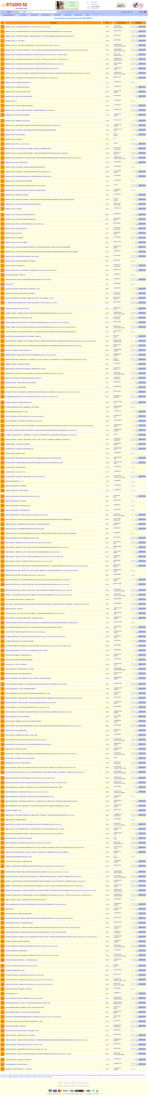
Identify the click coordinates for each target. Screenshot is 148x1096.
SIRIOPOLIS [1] (9, 909)
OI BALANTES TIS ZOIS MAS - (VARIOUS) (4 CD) (18, 861)
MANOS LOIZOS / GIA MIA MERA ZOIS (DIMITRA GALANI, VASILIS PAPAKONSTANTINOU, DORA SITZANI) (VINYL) (37, 726)
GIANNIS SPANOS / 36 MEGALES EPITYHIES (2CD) (19, 449)
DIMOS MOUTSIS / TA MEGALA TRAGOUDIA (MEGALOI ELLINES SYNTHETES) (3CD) (29, 373)
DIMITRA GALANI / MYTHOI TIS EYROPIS (17, 195)
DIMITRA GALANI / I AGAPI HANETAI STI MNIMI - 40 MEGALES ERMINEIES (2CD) (28, 148)
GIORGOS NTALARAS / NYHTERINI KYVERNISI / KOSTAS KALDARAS (25, 529)
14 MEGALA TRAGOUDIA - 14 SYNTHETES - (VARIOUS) (20, 270)
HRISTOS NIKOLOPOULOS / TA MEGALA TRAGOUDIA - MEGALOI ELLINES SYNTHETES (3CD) (31, 590)
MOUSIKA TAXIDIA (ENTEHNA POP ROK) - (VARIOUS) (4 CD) (22, 833)
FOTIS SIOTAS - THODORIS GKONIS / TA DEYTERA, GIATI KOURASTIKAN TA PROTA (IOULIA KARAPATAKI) (35, 430)
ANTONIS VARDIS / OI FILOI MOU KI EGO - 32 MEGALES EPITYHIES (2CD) (26, 322)
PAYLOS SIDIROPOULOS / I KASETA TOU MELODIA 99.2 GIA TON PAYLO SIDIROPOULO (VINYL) (32, 904)
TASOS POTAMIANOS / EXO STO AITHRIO (16, 998)
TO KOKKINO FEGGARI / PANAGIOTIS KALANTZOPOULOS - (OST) (24, 1021)
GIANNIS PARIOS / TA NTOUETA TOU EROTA (17, 444)
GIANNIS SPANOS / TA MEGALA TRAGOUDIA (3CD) (19, 476)
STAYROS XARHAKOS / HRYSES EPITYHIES (17, 941)
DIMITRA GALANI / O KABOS (13, 209)
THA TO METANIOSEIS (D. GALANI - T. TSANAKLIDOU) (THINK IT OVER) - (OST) (27, 1003)
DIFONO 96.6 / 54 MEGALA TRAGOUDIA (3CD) (18, 350)
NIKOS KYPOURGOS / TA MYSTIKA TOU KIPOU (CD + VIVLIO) (22, 843)
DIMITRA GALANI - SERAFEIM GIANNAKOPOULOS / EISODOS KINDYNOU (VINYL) (28, 64)
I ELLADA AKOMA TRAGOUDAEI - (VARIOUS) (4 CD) (20, 599)
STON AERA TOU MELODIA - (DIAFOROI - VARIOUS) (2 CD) (21, 955)
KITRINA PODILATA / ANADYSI (14, 609)
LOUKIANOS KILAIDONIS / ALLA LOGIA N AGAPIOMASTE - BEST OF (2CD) (26, 650)
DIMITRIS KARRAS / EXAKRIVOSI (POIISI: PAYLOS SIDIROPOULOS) (24, 355)
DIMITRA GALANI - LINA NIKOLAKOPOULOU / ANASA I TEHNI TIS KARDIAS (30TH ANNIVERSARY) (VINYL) (35, 50)
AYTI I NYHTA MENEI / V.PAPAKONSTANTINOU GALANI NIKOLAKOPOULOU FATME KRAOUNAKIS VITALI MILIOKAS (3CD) (40, 331)
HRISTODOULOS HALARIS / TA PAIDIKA (16, 575)
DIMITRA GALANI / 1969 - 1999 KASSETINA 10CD (18, 96)
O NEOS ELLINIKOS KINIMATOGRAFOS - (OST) (18, 857)
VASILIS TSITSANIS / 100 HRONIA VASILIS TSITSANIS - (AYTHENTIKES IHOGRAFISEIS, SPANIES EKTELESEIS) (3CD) (37, 1040)
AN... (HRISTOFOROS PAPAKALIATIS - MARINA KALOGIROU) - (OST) (24, 302)
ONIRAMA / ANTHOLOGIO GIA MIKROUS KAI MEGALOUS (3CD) (23, 866)
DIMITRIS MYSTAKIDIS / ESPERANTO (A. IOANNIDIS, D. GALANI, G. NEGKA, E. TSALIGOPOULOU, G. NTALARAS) (37, 359)
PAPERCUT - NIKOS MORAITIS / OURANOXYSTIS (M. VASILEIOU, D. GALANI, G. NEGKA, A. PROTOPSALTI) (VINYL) (37, 886)
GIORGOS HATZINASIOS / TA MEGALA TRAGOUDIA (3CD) (21, 515)
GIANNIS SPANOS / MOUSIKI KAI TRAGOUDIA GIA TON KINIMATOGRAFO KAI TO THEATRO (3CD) (33, 458)
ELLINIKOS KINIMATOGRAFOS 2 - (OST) (16, 411)
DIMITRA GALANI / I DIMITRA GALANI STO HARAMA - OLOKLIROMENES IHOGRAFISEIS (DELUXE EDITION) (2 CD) (37, 158)
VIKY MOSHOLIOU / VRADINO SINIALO (16, 1064)
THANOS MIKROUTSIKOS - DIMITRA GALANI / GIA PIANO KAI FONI (24, 1007)
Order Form (73, 1082)
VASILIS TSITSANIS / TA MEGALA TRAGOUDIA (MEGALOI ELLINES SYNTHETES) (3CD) (29, 1054)
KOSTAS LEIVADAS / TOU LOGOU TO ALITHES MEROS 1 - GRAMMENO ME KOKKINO (29, 613)
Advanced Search (69, 11)
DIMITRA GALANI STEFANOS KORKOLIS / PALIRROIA (20, 261)
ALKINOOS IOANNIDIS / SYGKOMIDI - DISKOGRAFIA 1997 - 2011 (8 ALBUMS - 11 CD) (29, 298)
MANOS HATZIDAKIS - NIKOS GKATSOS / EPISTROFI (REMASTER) (23, 693)
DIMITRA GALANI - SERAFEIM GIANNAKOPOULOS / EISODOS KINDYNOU (26, 68)
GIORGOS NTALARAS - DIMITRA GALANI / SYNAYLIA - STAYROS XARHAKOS (27, 524)
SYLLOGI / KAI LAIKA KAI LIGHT (14, 966)
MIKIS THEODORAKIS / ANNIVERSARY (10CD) (18, 792)
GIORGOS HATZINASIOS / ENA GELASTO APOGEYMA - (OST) (22, 496)
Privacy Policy (75, 1085)
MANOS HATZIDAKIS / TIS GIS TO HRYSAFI (17, 716)
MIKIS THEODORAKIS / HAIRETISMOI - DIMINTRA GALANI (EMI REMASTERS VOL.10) (29, 796)
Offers (87, 15)
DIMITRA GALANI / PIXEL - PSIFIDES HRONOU (18, 224)
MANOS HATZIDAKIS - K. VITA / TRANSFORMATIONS (20, 688)
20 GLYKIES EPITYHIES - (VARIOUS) (15, 275)
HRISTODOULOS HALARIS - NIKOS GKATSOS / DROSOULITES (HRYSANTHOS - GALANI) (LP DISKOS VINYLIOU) (37, 566)
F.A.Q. (87, 1082)
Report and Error (67, 1085)
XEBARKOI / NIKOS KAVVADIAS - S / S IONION (18, 1069)
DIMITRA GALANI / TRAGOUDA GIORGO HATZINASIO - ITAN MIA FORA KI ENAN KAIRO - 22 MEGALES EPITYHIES (37, 247)
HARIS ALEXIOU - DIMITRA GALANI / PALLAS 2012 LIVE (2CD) (22, 542)
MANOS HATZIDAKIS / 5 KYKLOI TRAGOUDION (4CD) (20, 707)
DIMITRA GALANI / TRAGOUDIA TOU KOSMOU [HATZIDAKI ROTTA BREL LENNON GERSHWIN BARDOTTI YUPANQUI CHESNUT (41, 251)
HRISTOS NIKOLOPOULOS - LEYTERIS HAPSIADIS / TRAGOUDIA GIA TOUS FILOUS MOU (30, 579)
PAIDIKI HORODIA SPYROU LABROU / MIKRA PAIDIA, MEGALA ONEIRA (25, 872)
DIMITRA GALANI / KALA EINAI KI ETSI (16, 162)
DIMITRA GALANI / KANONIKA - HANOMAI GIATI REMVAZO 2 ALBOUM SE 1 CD (28, 171)
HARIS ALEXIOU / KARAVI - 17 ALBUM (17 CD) (18, 561)
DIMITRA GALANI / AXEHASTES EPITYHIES (17, 115)
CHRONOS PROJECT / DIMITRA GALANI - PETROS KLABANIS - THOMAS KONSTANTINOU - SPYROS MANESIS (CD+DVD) (39, 341)
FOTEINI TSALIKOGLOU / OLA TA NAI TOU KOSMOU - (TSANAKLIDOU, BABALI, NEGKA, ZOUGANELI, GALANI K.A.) (38, 425)
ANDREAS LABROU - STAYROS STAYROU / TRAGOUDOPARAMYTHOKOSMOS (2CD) (29, 313)
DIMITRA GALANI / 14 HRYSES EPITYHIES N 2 (18, 82)
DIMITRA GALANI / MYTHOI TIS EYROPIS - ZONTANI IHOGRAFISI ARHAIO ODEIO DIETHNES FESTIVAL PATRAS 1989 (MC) (39, 199)
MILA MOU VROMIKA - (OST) (13, 810)
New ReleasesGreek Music (72, 4)
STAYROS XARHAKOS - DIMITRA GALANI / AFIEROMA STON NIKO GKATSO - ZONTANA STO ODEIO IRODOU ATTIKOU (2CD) (40, 937)
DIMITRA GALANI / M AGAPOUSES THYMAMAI (18, 181)
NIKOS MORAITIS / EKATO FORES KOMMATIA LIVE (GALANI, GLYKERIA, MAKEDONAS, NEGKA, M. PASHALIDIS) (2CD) (39, 847)
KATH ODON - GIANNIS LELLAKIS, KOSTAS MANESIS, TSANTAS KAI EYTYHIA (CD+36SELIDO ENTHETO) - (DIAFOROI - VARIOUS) (42, 604)
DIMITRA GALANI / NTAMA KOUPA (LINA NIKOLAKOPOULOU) (23, 204)
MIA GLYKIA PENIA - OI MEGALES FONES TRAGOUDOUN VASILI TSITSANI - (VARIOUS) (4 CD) (31, 767)
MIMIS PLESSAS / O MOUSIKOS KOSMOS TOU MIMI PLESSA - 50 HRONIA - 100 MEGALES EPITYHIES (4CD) (35, 815)
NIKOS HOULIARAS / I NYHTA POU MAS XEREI (18, 838)
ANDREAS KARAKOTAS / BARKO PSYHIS (17, 308)
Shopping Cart (94, 2)
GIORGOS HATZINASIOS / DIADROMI (15, 486)
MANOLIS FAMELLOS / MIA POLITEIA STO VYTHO (19, 669)
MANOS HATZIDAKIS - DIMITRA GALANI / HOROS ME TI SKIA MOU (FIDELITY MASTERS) (30, 684)
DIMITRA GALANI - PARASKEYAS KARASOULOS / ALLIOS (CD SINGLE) (25, 54)
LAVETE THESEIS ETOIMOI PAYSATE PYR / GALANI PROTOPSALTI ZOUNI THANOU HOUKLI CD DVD (33, 627)
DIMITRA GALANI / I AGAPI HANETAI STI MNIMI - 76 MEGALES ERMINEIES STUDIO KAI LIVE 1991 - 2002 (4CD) (36, 153)
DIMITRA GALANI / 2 (11, 101)
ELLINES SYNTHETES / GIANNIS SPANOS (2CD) (18, 402)
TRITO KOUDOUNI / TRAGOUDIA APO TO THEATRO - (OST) (21, 1030)
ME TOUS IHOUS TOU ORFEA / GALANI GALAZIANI (19, 758)
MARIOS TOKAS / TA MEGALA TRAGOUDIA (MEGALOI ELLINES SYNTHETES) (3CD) (28, 753)
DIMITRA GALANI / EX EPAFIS (13, 139)
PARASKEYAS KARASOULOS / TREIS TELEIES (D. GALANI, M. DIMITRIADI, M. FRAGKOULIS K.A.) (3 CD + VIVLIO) (37, 895)
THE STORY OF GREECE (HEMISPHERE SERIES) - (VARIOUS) (22, 1017)
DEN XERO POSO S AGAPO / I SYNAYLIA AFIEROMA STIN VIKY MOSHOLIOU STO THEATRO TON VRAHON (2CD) (37, 345)
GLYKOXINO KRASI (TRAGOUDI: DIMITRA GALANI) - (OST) (22, 538)
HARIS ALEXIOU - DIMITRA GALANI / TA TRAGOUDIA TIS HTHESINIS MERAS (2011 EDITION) (31, 547)
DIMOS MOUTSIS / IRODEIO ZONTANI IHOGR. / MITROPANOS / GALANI (25, 369)
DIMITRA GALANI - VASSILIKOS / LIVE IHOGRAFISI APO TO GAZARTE (25, 78)
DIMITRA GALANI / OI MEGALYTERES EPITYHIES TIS (20, 214)
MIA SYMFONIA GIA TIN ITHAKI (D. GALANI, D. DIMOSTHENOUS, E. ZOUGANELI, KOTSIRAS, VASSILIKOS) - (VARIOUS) (39, 772)
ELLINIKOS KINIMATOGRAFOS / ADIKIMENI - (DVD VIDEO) (22, 407)
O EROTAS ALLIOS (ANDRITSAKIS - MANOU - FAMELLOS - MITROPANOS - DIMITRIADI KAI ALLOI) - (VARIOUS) (36, 852)
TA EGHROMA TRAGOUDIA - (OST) (15, 970)
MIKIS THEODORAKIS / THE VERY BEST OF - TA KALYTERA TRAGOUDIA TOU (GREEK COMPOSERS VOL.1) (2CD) (37, 806)
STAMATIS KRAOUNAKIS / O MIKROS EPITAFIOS (19, 923)
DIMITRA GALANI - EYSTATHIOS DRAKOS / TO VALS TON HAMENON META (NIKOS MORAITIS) (32, 31)
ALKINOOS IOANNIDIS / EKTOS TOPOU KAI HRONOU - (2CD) (22, 289)
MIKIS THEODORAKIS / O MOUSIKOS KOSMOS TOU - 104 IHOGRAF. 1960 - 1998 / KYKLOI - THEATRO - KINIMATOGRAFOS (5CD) (41, 801)
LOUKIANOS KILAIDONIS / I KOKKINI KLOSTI (18, 655)
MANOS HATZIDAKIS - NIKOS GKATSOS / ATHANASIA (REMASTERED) (25, 702)
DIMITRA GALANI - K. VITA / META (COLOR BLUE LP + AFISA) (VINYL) (25, 45)
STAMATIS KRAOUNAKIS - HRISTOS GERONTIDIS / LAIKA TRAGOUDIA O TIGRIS (28, 918)
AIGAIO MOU (9, 284)
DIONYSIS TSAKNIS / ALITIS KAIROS (15, 387)
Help (92, 4)
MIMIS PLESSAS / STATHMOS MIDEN (15, 819)
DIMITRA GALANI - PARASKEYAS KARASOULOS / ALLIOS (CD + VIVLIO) (25, 59)
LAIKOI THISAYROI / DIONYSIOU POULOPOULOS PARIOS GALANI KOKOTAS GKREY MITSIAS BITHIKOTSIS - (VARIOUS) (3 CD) (41, 622)
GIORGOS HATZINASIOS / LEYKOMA (15, 501)
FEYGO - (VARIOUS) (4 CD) (12, 416)
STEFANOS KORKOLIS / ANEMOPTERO (16, 950)
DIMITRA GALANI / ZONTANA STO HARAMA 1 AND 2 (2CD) (21, 256)
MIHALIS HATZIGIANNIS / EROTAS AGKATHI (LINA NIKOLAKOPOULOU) (25, 782)
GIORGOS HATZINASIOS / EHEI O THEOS (16, 490)
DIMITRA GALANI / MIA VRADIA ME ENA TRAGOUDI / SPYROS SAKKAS (25, 190)
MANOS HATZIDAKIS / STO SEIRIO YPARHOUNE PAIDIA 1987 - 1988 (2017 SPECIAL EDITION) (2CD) (32, 712)
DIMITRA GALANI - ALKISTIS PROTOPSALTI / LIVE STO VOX (22, 27)
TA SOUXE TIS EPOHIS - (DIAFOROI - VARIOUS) (18, 989)
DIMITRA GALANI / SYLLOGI (13, 233)
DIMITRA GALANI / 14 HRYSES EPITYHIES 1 (17, 87)
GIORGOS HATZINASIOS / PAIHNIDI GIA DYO (18, 505)
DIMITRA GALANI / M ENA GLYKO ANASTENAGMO (19, 185)
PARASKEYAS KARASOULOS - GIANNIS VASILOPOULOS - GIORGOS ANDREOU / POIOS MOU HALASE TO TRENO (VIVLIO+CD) (41, 890)
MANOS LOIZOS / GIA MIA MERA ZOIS (16, 730)
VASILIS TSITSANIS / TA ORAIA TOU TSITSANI (18, 1059)
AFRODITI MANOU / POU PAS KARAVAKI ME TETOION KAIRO (22, 279)
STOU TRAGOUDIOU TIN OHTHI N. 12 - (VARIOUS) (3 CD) (21, 960)
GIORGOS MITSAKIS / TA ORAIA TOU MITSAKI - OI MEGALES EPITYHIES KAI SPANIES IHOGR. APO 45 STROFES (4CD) (38, 519)
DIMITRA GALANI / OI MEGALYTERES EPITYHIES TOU (20, 219)
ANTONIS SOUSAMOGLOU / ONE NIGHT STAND (18, 318)
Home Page (60, 1085)
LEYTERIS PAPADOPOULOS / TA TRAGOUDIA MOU (19, 641)
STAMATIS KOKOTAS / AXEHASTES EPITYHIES (18, 913)
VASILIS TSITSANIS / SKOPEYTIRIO (15, 1044)
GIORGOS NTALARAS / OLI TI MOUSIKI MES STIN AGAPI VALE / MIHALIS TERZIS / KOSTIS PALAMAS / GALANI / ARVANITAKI (40, 533)
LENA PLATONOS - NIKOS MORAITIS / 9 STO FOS (19, 632)
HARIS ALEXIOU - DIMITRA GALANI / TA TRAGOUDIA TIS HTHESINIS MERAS (27, 552)
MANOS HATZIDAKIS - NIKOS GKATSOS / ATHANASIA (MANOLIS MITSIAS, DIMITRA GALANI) (32, 698)
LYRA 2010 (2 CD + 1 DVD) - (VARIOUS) (16, 664)
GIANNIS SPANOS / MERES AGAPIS (15, 453)
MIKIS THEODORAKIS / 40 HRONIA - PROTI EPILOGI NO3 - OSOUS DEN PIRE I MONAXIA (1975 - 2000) (33, 787)
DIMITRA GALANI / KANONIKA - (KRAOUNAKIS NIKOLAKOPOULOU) (25, 167)
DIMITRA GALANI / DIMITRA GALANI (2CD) (17, 120)
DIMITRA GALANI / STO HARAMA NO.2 (16, 228)
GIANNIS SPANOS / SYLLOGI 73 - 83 (15, 472)
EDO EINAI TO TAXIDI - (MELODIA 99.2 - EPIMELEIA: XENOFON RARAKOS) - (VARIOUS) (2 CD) (31, 392)
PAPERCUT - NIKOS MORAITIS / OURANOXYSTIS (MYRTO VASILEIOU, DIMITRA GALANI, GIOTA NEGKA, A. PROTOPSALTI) (40, 881)
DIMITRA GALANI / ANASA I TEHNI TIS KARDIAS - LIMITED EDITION (24, 110)
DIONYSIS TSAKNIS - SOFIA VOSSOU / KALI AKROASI (20, 382)
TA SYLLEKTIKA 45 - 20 (11, 993)
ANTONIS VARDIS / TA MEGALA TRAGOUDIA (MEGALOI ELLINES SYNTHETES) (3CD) (29, 327)
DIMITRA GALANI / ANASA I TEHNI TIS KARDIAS (19, 105)
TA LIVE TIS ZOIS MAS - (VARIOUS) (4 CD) (16, 979)
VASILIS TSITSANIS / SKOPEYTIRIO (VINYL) (17, 1049)
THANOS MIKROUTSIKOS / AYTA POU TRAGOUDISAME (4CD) (22, 1012)
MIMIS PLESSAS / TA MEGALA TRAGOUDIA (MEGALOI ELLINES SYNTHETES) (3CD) (28, 824)
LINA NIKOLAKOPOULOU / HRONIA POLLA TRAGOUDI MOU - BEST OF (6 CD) (27, 646)
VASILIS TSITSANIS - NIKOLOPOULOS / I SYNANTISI (20, 1035)
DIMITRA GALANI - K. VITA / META (15, 41)
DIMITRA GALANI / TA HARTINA (14, 238)
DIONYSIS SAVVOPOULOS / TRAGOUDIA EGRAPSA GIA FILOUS (23, 378)
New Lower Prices (8, 15)
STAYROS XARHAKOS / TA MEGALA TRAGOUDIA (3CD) (20, 946)
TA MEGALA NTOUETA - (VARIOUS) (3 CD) (17, 984)
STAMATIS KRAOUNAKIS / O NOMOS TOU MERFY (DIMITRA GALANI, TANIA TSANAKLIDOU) (31, 927)
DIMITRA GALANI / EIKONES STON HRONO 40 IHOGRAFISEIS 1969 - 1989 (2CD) (27, 125)
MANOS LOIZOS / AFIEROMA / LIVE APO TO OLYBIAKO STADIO (23, 721)
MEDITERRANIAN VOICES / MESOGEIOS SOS (18, 763)
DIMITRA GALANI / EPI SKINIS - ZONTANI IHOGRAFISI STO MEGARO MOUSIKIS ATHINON (30, 130)
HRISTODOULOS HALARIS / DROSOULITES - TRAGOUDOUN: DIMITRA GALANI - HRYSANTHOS (32, 570)
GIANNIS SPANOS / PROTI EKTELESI (15, 467)
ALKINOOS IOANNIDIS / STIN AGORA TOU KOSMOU (20, 293)
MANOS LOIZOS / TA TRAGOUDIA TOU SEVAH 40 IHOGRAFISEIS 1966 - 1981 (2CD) (28, 744)
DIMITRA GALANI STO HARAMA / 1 (15, 265)
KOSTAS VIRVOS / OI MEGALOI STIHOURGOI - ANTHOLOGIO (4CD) (24, 618)
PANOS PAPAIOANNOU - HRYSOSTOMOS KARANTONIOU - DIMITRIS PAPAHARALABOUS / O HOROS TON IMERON (37, 876)
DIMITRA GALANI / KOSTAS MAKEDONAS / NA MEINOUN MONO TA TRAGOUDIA (28, 176)
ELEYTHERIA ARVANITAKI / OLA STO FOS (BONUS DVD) (21, 396)
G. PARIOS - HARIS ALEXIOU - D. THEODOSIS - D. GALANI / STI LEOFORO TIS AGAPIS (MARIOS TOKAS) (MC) (36, 435)
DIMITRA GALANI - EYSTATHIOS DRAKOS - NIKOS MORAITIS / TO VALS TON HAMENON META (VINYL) (34, 36)
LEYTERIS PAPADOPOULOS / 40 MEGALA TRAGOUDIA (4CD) (22, 636)
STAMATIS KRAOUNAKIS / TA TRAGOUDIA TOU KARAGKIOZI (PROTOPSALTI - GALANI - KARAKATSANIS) (35, 932)
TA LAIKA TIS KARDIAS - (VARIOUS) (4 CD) (17, 975)
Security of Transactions (84, 1085)
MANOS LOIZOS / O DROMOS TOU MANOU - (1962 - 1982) (21, 735)
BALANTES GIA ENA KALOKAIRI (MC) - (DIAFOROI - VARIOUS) (23, 336)
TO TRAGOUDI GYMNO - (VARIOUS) (15, 1026)
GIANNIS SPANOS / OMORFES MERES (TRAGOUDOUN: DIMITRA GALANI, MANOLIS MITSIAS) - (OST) (34, 462)
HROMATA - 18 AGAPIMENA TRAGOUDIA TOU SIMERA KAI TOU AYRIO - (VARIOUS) (28, 595)
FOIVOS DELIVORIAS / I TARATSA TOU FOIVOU (18, 421)
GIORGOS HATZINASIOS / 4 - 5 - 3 (14, 481)
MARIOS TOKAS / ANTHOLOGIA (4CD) (16, 749)
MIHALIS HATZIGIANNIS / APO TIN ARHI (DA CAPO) (19, 778)
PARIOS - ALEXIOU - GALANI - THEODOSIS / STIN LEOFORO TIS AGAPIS (25, 899)
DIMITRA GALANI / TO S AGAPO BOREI (16, 242)
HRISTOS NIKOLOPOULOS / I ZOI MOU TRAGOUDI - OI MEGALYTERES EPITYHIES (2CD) (30, 584)
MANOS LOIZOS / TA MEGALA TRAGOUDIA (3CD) (19, 739)
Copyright (49, 1093)
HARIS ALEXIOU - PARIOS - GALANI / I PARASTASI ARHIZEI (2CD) (23, 556)
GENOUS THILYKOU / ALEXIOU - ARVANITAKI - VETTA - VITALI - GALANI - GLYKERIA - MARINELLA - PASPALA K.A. (38, 439)
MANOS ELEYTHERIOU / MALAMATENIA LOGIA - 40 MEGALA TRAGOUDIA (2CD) (28, 678)
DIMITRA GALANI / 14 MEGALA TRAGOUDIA (17, 91)
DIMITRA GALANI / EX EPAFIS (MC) (15, 134)
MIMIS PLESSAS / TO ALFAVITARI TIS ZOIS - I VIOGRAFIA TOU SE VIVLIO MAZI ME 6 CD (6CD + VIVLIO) (34, 829)
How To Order (67, 1082)
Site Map (79, 1082)
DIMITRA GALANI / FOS (11, 144)
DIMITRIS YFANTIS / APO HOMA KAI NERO (17, 364)
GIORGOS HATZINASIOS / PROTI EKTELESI (17, 510)
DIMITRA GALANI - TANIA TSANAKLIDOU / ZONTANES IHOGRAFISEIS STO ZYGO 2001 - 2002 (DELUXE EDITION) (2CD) (38, 73)
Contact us (96, 4)
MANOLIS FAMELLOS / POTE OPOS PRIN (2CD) (18, 673)
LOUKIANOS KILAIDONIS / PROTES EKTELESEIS (18, 659)
